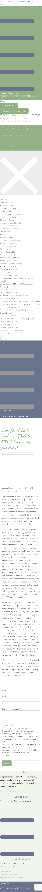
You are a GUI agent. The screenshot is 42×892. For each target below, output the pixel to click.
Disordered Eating (7, 220)
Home (5, 129)
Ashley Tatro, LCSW (8, 255)
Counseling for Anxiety (8, 208)
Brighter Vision (26, 888)
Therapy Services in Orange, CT (13, 791)
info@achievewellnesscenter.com (13, 118)
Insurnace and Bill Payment (16, 141)
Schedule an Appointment (14, 111)
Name (4, 690)
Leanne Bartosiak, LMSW (10, 290)
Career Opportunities (13, 135)
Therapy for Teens (7, 243)
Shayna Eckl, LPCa (7, 313)
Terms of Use (7, 725)
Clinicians (31, 129)
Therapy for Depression (9, 205)
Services (17, 129)
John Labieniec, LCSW (8, 275)
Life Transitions (6, 232)
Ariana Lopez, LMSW (8, 261)
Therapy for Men (6, 237)
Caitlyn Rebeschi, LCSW (9, 269)
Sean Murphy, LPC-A (8, 325)
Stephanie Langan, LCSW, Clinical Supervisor (17, 319)
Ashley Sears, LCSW (8, 252)
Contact (16, 147)
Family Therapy (6, 211)
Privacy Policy (5, 883)
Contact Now (9, 106)
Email (4, 696)
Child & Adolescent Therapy (10, 229)
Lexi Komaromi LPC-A (8, 293)
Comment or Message (11, 709)
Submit (7, 763)
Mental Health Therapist (9, 226)
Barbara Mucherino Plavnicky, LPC (13, 264)
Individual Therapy (7, 202)
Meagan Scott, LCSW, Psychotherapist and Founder (20, 301)
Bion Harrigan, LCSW (8, 266)
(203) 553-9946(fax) (22, 121)
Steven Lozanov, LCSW (9, 322)
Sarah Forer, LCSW (7, 316)
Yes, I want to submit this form (16, 728)
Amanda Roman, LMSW (9, 258)
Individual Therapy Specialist (11, 223)
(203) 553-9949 (6, 121)
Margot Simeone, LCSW (9, 298)
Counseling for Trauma (8, 217)
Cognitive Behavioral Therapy (11, 246)
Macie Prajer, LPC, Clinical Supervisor (14, 295)
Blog (5, 147)
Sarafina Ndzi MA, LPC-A (10, 307)
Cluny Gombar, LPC (7, 272)
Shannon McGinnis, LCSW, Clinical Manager (16, 310)
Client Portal (5, 333)
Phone (4, 703)
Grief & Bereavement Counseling (12, 214)
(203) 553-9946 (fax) (8, 875)
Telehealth (4, 234)
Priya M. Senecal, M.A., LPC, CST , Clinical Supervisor (20, 304)
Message (5, 755)
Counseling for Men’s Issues (10, 240)
